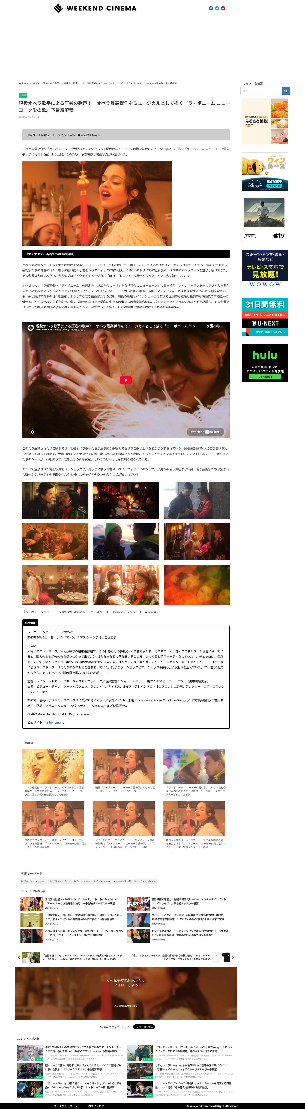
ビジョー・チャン (61, 881)
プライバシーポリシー (67, 1106)
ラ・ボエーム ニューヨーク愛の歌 (113, 881)
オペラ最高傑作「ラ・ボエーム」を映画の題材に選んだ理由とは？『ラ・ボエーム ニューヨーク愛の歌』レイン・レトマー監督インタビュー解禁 (196, 843)
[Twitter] (217, 8)
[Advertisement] (152, 48)
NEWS (23, 95)
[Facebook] (211, 8)
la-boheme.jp (54, 722)
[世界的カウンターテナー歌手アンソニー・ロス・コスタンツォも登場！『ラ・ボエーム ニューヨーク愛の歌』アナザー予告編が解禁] (55, 818)
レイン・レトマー (146, 881)
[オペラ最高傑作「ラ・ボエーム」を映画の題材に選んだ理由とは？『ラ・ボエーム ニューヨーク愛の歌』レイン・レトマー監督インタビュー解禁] (196, 818)
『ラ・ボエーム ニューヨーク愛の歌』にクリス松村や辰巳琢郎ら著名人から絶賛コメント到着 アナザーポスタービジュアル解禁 (196, 791)
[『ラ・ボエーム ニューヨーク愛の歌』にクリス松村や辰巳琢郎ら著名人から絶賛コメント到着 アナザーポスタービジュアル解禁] (196, 766)
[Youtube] (223, 8)
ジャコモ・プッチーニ (35, 881)
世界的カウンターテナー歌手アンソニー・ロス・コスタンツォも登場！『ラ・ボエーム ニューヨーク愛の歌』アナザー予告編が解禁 (55, 843)
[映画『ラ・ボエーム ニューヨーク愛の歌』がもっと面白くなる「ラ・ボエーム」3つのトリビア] (126, 766)
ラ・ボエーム (83, 881)
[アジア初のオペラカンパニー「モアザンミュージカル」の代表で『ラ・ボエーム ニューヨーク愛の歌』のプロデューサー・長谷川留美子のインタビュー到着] (126, 818)
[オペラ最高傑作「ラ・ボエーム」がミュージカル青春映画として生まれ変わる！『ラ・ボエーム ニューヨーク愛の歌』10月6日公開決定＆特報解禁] (55, 766)
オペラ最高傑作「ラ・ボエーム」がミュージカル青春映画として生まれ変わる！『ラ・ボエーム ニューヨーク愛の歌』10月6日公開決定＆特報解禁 (55, 791)
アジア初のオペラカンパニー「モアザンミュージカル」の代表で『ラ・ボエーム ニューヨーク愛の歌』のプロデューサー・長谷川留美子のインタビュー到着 (125, 843)
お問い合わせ (96, 1106)
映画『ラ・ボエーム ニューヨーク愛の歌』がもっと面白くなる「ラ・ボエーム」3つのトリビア (125, 789)
